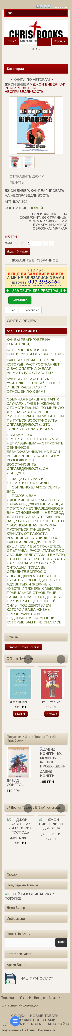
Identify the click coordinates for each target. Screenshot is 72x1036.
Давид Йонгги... (15, 783)
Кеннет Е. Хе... (52, 702)
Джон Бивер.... (20, 838)
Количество (14, 242)
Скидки (12, 874)
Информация (17, 918)
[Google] (41, 6)
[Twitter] (38, 6)
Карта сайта (58, 1024)
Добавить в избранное (34, 260)
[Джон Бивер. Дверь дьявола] (52, 824)
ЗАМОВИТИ (20, 299)
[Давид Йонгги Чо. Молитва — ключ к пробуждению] (52, 757)
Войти (36, 49)
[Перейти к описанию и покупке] (36, 896)
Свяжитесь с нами (36, 1020)
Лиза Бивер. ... (20, 702)
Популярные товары (22, 885)
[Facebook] (45, 6)
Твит (12, 310)
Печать (17, 182)
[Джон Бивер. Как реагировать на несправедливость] (15, 162)
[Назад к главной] (6, 80)
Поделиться (31, 310)
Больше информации (22, 331)
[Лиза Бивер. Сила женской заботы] (20, 684)
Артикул (12, 202)
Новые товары (44, 1016)
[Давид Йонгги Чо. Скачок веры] (19, 762)
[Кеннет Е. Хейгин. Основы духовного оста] (52, 684)
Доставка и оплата (22, 1024)
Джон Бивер (17, 84)
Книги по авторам (32, 79)
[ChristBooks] (36, 32)
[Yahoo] (49, 6)
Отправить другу (27, 176)
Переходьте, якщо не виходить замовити (32, 997)
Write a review (22, 321)
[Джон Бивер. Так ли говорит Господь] (20, 826)
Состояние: (16, 208)
